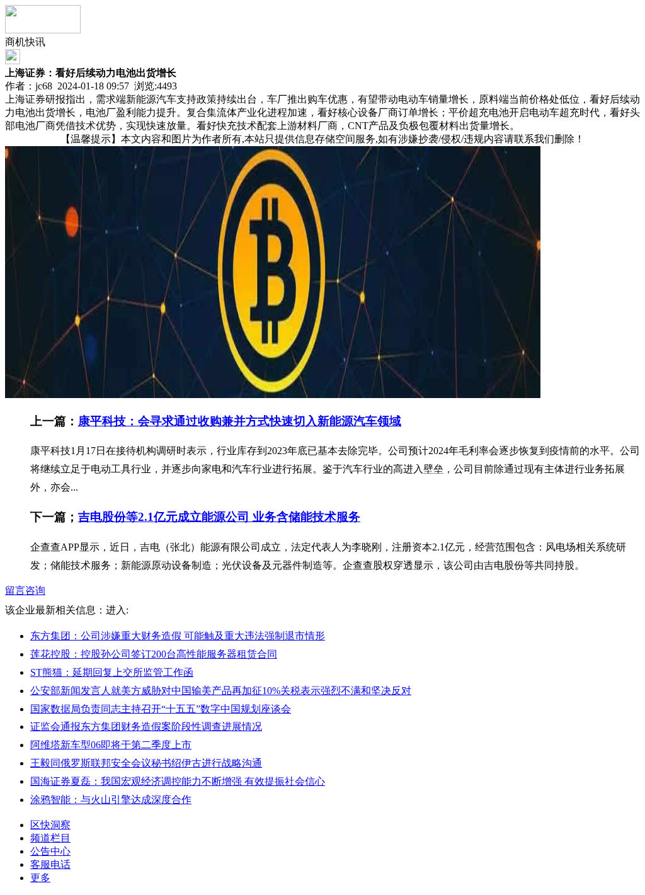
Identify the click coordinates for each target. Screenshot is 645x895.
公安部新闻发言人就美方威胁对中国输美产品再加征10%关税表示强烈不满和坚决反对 (220, 690)
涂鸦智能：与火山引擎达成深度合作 (110, 799)
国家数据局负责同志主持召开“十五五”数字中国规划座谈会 (160, 709)
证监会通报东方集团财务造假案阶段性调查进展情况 (146, 726)
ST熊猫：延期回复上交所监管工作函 (111, 672)
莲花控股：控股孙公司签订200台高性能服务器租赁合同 (153, 654)
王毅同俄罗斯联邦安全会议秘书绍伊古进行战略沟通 (146, 763)
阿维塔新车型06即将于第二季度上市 (110, 744)
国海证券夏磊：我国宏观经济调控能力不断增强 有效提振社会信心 (177, 781)
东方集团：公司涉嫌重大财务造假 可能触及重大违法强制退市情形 (177, 635)
